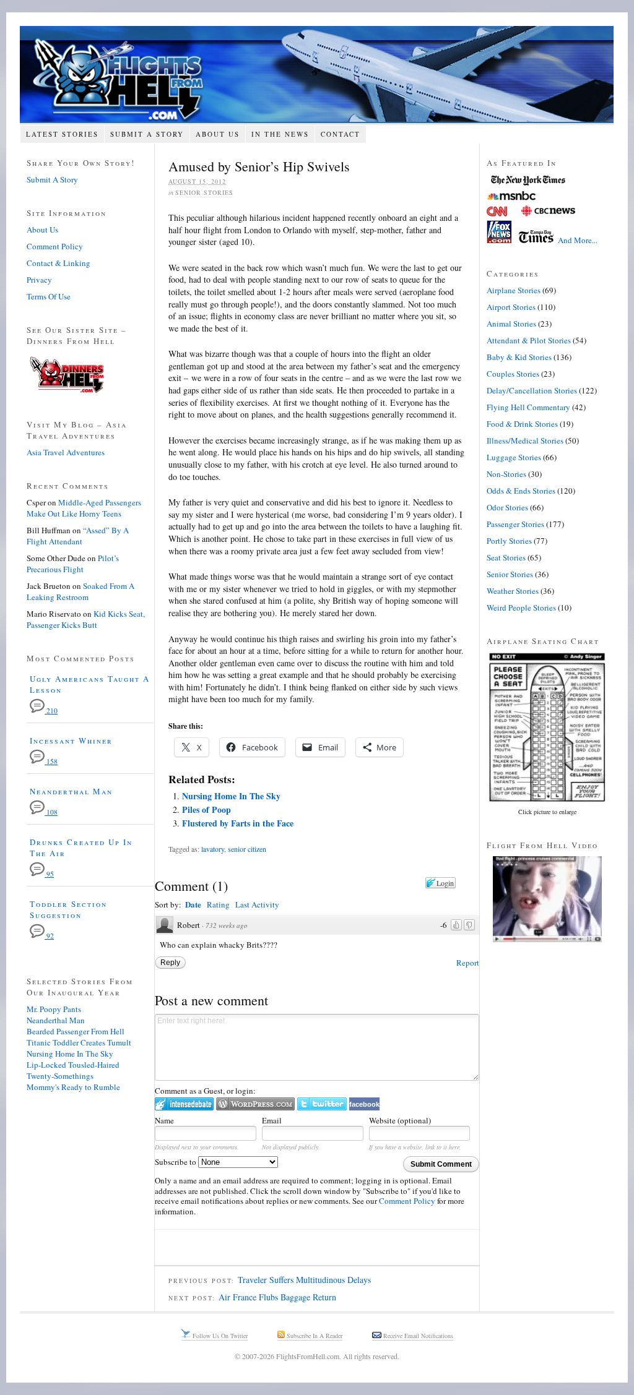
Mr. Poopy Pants (54, 1009)
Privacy (39, 279)
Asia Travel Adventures (66, 452)
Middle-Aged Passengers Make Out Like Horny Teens (84, 508)
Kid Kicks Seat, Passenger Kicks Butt (86, 619)
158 (51, 761)
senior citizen (247, 849)
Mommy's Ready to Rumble (73, 1086)
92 (49, 935)
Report (467, 962)
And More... (577, 240)
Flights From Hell (317, 74)
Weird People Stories (521, 607)
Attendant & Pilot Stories (529, 340)
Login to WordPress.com (255, 1103)
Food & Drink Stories (522, 423)
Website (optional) (400, 1120)
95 (49, 873)
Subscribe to (176, 1161)
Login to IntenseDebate (184, 1103)
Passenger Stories (515, 524)
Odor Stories (507, 507)
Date (193, 904)
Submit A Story (147, 134)
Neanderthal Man (71, 791)
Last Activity (257, 904)
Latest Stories (62, 134)
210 (51, 710)
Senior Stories (204, 192)
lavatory (212, 849)
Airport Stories (511, 306)
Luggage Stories (514, 457)
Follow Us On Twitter (219, 1335)
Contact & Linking (58, 262)
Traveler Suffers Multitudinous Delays (304, 1280)
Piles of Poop (206, 809)
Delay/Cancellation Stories (532, 390)
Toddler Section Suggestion (68, 909)
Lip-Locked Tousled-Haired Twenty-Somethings (73, 1070)
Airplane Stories (514, 290)
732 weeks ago (227, 925)
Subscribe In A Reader (313, 1335)
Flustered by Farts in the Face (237, 823)
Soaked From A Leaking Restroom (80, 591)
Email (272, 1120)
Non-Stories (506, 473)
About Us (218, 134)
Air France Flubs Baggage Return (277, 1297)
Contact (340, 134)
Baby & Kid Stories (519, 357)
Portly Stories (509, 540)
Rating (218, 904)
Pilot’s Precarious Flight (73, 563)
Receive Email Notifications (417, 1335)
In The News (280, 134)
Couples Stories (513, 373)
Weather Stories (513, 590)
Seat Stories (506, 557)
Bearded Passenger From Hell (75, 1031)
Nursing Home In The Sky (231, 795)
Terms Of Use (49, 296)
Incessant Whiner (71, 740)
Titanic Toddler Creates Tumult (79, 1042)
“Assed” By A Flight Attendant (78, 536)
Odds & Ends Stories (521, 490)
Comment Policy (407, 1200)
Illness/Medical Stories (525, 440)
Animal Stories (511, 323)
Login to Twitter (322, 1103)
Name (164, 1120)
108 (51, 812)
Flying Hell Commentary (528, 407)
